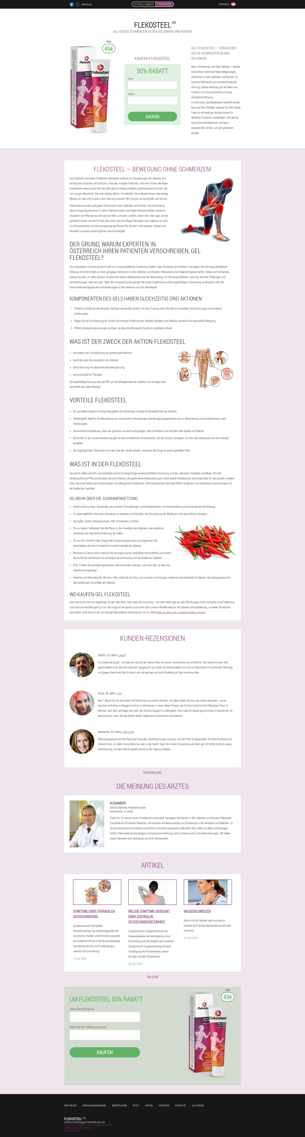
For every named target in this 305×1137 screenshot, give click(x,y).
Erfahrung (70, 1105)
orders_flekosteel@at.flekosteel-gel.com (84, 1122)
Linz (119, 693)
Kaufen (152, 116)
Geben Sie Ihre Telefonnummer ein (88, 1027)
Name (130, 78)
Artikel (149, 1105)
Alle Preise (198, 1105)
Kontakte (180, 1105)
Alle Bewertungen (152, 772)
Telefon (131, 94)
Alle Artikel (152, 976)
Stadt (136, 1105)
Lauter (122, 655)
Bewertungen (119, 1105)
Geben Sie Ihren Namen (82, 1009)
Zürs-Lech (128, 732)
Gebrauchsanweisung (94, 1105)
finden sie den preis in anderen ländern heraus (180, 612)
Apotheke (164, 1105)
